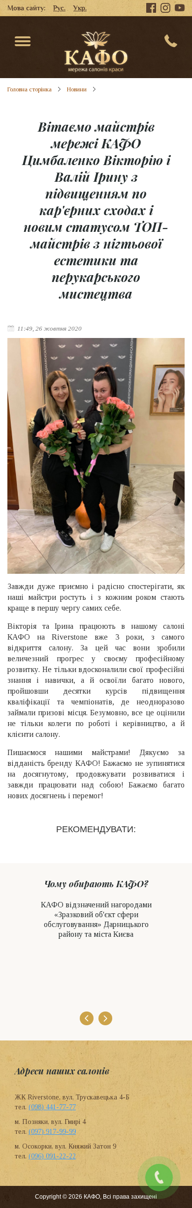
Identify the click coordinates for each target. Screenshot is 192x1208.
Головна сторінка (29, 89)
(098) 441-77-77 (52, 1107)
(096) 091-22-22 (52, 1156)
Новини (77, 89)
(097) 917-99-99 (52, 1131)
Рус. (59, 8)
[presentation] (87, 1018)
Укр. (80, 8)
